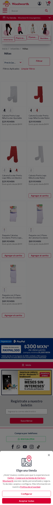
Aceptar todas (26, 500)
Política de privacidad (30, 487)
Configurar (26, 493)
